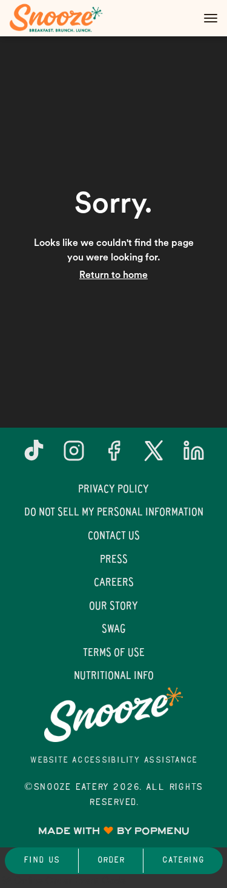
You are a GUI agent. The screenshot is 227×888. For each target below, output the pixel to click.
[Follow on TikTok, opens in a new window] (34, 455)
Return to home (113, 275)
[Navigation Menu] (210, 18)
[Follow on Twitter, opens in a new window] (154, 455)
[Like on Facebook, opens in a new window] (114, 455)
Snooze (113, 715)
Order (111, 860)
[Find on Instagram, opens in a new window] (74, 455)
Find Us (41, 860)
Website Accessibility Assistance (113, 760)
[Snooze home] (63, 18)
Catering (183, 860)
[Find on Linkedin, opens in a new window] (194, 455)
